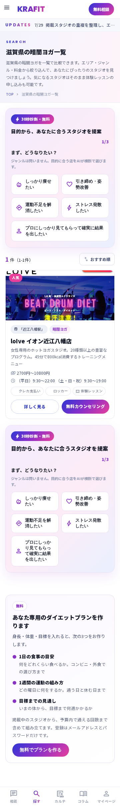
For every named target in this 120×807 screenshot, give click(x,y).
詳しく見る (35, 406)
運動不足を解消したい (33, 207)
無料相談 (101, 9)
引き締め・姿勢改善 (84, 184)
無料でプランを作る (41, 749)
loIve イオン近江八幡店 (41, 341)
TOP (9, 94)
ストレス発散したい (84, 207)
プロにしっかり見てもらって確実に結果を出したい (59, 230)
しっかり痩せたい (33, 184)
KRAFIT (31, 9)
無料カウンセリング (85, 406)
